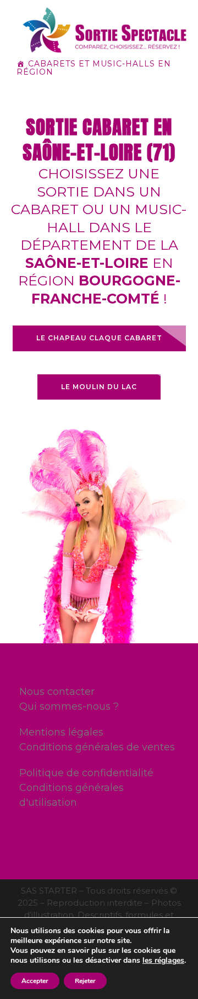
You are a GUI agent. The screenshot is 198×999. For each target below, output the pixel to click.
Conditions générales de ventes (97, 747)
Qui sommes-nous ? (69, 706)
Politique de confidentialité (86, 773)
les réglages (163, 961)
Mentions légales (61, 732)
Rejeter (85, 980)
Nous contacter (57, 692)
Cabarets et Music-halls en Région (93, 68)
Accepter (34, 980)
